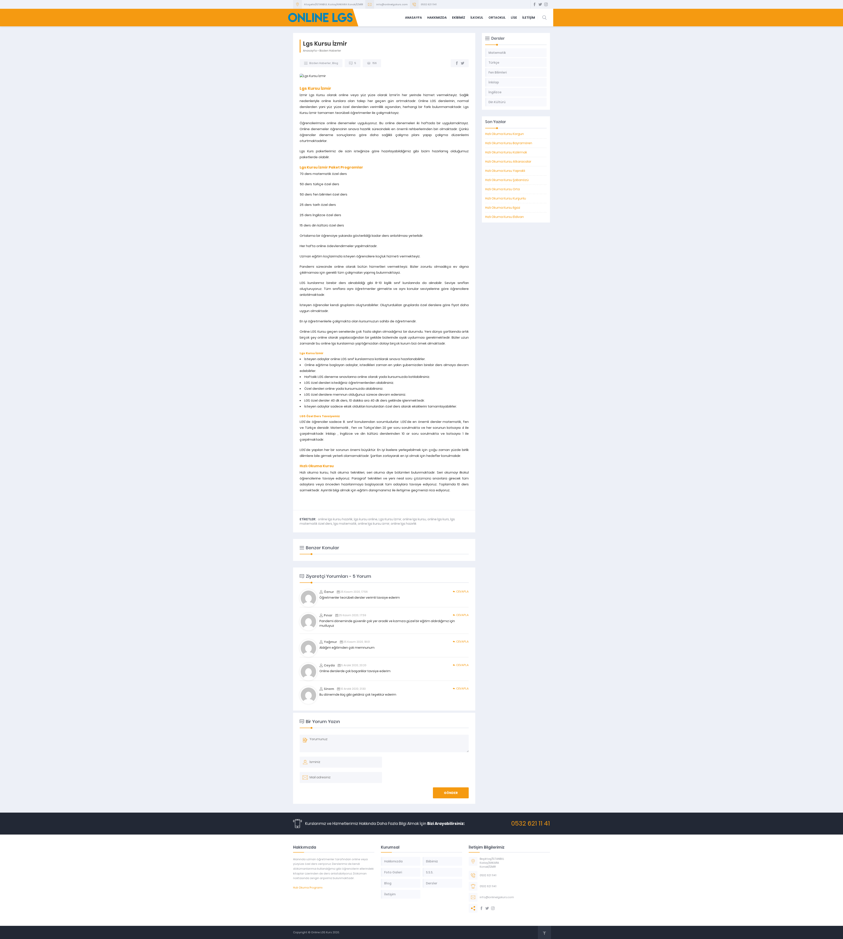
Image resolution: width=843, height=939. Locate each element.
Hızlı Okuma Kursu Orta (502, 189)
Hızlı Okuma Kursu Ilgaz (502, 207)
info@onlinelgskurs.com (392, 4)
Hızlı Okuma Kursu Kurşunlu (505, 198)
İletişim (390, 894)
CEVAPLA (462, 591)
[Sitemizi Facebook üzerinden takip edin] (534, 4)
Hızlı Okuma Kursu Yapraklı (505, 171)
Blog (335, 63)
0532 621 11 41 (530, 823)
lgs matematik (345, 523)
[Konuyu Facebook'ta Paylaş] (457, 63)
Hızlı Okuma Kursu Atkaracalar (508, 161)
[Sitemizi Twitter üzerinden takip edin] (540, 4)
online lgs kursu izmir (373, 523)
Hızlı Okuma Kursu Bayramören (508, 143)
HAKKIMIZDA (437, 17)
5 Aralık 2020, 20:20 (353, 665)
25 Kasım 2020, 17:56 (354, 592)
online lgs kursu (414, 519)
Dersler (431, 883)
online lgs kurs (438, 519)
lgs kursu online (365, 519)
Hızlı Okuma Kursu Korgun (504, 134)
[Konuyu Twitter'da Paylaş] (462, 63)
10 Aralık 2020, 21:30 (353, 689)
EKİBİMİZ (458, 17)
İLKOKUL (476, 17)
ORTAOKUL (497, 17)
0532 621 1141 (429, 4)
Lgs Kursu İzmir (390, 519)
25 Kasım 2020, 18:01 (356, 642)
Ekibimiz (432, 861)
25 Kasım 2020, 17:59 (352, 615)
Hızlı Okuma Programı (307, 887)
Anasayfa (310, 50)
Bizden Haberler (330, 50)
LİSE (514, 17)
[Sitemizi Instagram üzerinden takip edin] (546, 4)
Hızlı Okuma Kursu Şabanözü (507, 180)
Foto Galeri (393, 872)
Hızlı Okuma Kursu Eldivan (504, 217)
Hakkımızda (393, 861)
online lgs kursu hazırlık (335, 519)
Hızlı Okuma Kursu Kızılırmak (506, 152)
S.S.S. (429, 872)
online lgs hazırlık (403, 523)
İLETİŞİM (528, 17)
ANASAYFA (413, 17)
